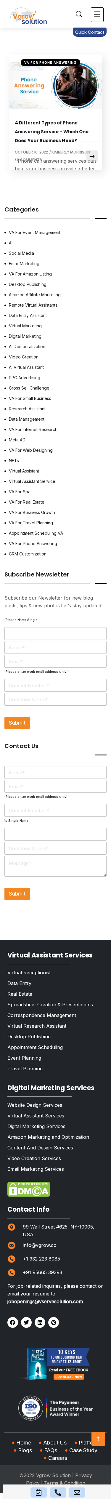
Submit (17, 723)
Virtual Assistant (24, 470)
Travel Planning (25, 1069)
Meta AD (17, 439)
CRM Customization (27, 553)
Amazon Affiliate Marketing (35, 294)
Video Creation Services (34, 1158)
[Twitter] (26, 1322)
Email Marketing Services (35, 1169)
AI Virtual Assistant (26, 367)
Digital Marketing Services (36, 1126)
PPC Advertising (24, 377)
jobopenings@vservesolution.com (45, 1301)
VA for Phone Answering (50, 62)
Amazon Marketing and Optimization (48, 1137)
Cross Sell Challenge (29, 387)
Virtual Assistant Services (35, 1116)
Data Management (26, 419)
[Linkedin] (40, 1322)
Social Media (21, 253)
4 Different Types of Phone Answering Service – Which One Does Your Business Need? (52, 132)
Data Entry (19, 983)
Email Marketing (24, 263)
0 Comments (29, 160)
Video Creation (23, 356)
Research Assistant (27, 408)
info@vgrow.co (40, 1245)
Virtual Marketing (25, 325)
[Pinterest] (53, 1322)
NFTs (14, 460)
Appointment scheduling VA (36, 533)
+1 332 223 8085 (41, 1259)
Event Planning (24, 1058)
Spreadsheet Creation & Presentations (50, 1005)
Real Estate (19, 994)
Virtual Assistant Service (32, 481)
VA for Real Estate (26, 502)
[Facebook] (12, 1322)
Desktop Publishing (27, 284)
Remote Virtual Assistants (33, 305)
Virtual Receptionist (29, 973)
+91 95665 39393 (42, 1272)
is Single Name (16, 821)
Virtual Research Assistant (36, 1026)
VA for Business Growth (32, 512)
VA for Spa (19, 491)
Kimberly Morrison (71, 152)
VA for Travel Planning (31, 522)
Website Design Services (34, 1105)
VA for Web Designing (31, 450)
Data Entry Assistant (28, 315)
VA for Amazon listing (30, 273)
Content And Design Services (40, 1148)
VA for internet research (33, 429)
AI (10, 242)
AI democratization (27, 346)
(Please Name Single (21, 620)
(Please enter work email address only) (37, 672)
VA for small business (30, 398)
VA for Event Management (34, 232)
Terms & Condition (64, 1483)
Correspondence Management (41, 1015)
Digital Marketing (25, 336)
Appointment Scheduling (35, 1047)
